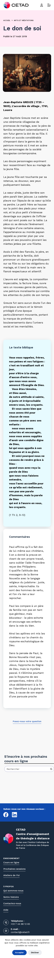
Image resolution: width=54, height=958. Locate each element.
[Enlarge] (47, 57)
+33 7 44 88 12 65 (20, 924)
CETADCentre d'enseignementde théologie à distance (33, 834)
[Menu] (49, 5)
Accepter (19, 952)
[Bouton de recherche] (51, 769)
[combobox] (26, 769)
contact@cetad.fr (20, 932)
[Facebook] (5, 814)
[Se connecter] (41, 5)
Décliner (35, 952)
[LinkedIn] (14, 814)
